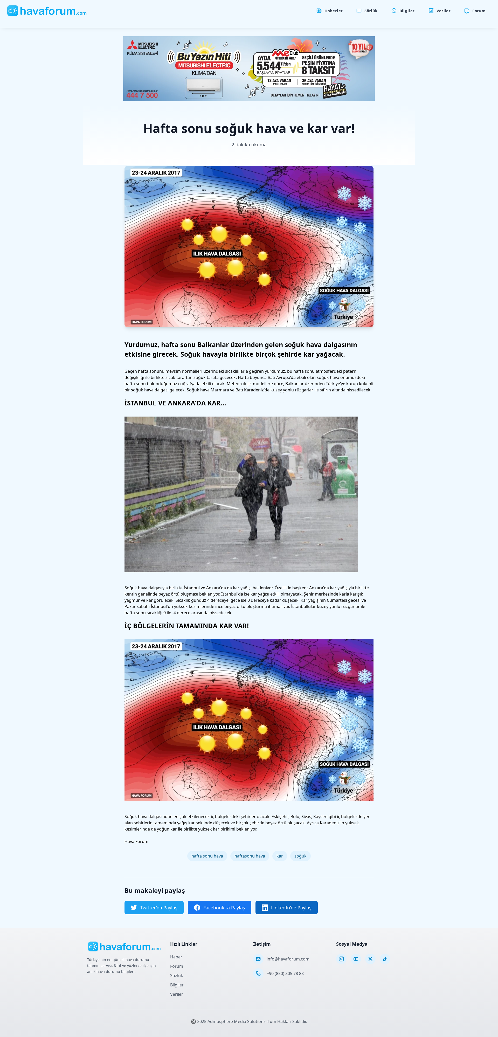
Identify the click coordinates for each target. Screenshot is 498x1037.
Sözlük (176, 975)
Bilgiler (177, 985)
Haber (176, 957)
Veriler (176, 994)
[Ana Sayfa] (47, 10)
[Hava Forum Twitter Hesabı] (370, 959)
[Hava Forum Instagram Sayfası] (341, 959)
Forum (176, 966)
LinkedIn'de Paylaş (291, 907)
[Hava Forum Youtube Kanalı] (356, 959)
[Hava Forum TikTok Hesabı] (385, 959)
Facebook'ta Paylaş (224, 907)
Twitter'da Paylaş (158, 907)
